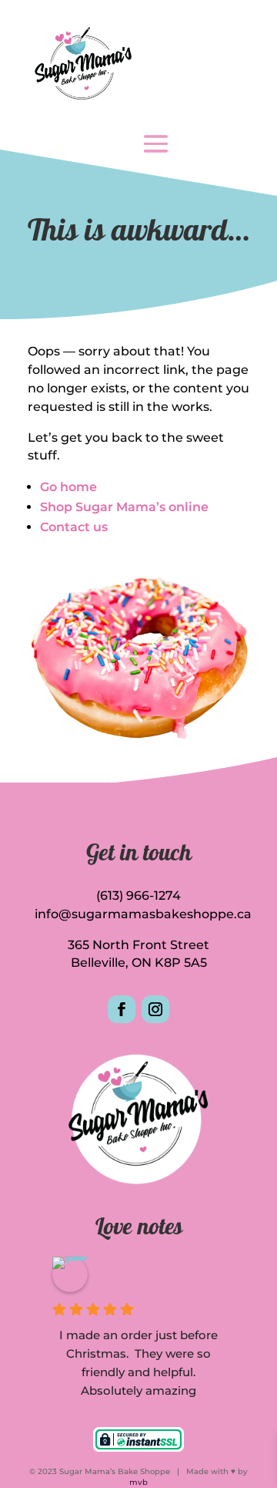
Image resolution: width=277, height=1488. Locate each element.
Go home (68, 487)
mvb (138, 1482)
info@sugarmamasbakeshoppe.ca (143, 914)
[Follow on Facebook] (121, 1009)
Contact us (74, 527)
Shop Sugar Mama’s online (124, 507)
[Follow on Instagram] (155, 1009)
